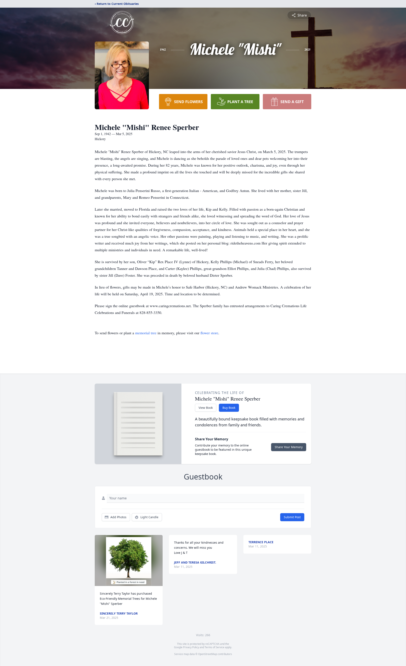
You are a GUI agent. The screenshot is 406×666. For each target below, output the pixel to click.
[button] (128, 560)
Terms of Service (214, 647)
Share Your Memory (289, 447)
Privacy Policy (191, 647)
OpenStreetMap (207, 654)
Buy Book (228, 408)
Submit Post (292, 517)
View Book (206, 408)
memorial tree (145, 332)
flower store (209, 332)
